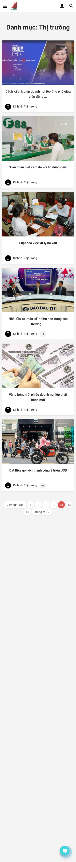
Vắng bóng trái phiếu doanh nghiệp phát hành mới (38, 397)
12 (53, 504)
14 (69, 504)
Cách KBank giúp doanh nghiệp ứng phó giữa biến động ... (38, 94)
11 (46, 504)
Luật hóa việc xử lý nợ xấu (38, 243)
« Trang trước (14, 504)
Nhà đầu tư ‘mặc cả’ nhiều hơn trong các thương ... (38, 321)
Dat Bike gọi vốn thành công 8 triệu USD (38, 470)
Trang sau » (42, 512)
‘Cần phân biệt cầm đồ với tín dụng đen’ (38, 167)
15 (27, 512)
